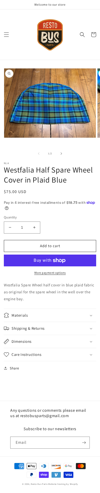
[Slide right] (61, 153)
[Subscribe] (83, 443)
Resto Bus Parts (39, 483)
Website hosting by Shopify (63, 483)
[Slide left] (38, 153)
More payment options (50, 273)
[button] (6, 34)
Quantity (10, 217)
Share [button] (14, 368)
